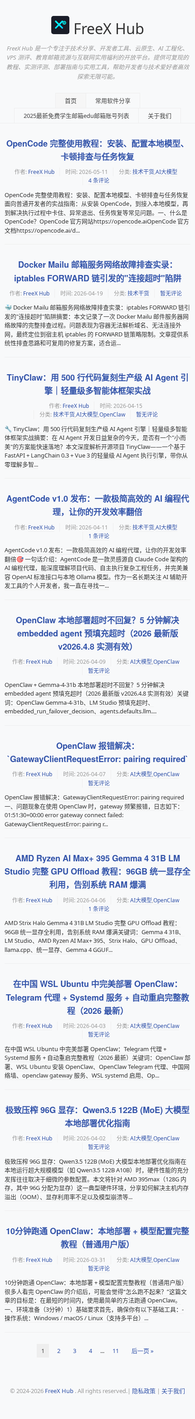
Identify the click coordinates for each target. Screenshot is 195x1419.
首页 (71, 101)
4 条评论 (98, 180)
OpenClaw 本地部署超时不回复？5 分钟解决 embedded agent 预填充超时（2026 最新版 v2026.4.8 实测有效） (97, 633)
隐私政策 (144, 1391)
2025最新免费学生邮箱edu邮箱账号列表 (76, 116)
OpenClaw (112, 414)
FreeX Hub (108, 28)
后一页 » (143, 1351)
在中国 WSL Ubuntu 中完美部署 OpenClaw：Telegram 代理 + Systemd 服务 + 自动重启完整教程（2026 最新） (97, 997)
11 (115, 1351)
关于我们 (159, 116)
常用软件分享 (113, 101)
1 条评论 (98, 536)
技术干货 (143, 172)
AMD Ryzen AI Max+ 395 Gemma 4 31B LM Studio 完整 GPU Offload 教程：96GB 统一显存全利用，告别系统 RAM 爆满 (97, 871)
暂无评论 (171, 293)
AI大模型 (166, 172)
